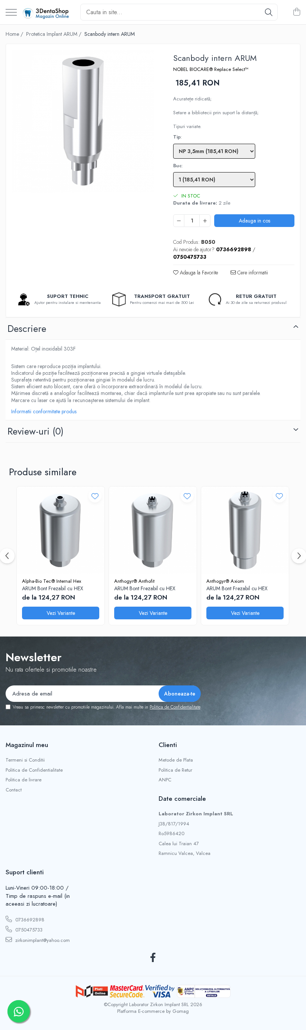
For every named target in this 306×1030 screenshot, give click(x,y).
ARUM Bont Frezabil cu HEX (52, 588)
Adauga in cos (254, 220)
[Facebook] (153, 958)
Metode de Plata (176, 760)
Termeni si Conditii (25, 760)
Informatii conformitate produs (43, 411)
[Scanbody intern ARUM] (83, 121)
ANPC (165, 780)
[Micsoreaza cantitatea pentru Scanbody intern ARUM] (178, 220)
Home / (15, 34)
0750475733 (28, 929)
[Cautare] (269, 12)
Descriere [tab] (26, 328)
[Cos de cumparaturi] (296, 12)
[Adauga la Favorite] (95, 495)
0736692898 (29, 919)
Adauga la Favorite (198, 272)
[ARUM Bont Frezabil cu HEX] (60, 530)
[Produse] (11, 12)
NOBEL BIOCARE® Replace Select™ (211, 69)
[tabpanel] (83, 121)
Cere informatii (252, 272)
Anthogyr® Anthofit (134, 581)
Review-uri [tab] (35, 431)
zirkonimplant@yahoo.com (42, 940)
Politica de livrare (23, 780)
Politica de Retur (175, 770)
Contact (14, 790)
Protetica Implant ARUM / (54, 34)
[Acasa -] (45, 12)
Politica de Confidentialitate (175, 707)
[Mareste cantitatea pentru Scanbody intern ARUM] (204, 220)
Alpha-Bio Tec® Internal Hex (51, 581)
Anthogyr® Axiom (225, 581)
